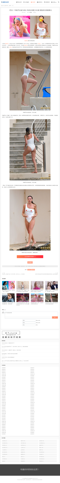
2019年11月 (32, 430)
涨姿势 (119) (41, 445)
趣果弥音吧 (5, 2)
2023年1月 (32, 400)
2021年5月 (32, 416)
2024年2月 (4, 391)
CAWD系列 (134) (42, 443)
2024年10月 (4, 385)
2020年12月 (4, 421)
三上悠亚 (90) (4, 449)
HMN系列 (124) (23, 445)
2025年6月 (4, 378)
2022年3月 (32, 408)
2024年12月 (4, 383)
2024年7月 (32, 386)
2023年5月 (32, 397)
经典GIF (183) (23, 440)
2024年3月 (32, 389)
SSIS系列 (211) (4, 440)
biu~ (55, 317)
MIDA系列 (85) (4, 452)
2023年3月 (32, 399)
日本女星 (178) (41, 440)
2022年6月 (4, 407)
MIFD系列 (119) (4, 447)
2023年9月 (32, 394)
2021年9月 (32, 413)
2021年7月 (32, 415)
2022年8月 (4, 405)
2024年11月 (32, 383)
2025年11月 (32, 374)
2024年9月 (32, 385)
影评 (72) (3, 456)
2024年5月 (32, 388)
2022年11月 (32, 402)
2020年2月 (4, 429)
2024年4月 (4, 389)
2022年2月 (4, 410)
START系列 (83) (4, 454)
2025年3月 (32, 380)
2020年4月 (4, 427)
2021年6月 (4, 416)
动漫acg (54, 2)
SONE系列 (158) (4, 443)
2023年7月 (32, 396)
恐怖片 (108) (41, 447)
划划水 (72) (22, 456)
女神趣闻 (26, 2)
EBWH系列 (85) (41, 452)
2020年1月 (32, 429)
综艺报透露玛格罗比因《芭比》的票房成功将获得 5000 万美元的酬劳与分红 (22, 304)
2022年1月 (32, 410)
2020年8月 (4, 424)
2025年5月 (32, 378)
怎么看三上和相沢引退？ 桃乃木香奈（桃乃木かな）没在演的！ (13, 274)
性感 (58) (3, 461)
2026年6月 (4, 369)
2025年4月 (4, 380)
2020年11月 (32, 421)
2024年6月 (4, 388)
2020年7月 (32, 424)
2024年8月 (4, 386)
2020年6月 (4, 426)
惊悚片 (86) (41, 449)
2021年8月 (4, 415)
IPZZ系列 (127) (4, 445)
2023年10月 (4, 394)
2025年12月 (4, 374)
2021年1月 (32, 419)
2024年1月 (32, 391)
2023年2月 (4, 400)
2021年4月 (4, 418)
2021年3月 (32, 418)
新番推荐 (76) (23, 454)
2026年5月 (32, 369)
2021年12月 (4, 411)
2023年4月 (4, 399)
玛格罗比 (26, 40)
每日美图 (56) (23, 461)
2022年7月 (32, 405)
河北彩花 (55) (41, 461)
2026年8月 (4, 367)
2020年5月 (32, 426)
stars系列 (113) (23, 447)
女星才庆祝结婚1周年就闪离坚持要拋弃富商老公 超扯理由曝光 (46, 274)
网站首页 (19, 2)
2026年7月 (32, 367)
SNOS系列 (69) (41, 456)
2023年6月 (4, 397)
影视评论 (40, 2)
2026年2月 (4, 372)
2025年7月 (32, 377)
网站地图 (29, 478)
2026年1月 (32, 372)
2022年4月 (4, 408)
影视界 (33, 2)
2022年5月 (32, 407)
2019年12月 (4, 430)
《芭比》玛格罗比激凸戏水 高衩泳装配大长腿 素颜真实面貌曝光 (30, 10)
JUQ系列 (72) (41, 454)
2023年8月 (4, 396)
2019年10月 (4, 432)
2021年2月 (4, 419)
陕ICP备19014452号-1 (34, 478)
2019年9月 (32, 432)
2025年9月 (32, 375)
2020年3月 (32, 427)
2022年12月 (4, 402)
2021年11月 (32, 411)
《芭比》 (39, 43)
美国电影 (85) (23, 452)
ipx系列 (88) (22, 449)
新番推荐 (47, 2)
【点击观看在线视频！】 (30, 256)
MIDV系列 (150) (23, 443)
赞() (31, 262)
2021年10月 (4, 413)
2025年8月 (4, 377)
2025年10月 (4, 375)
